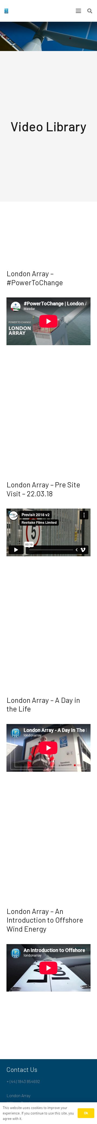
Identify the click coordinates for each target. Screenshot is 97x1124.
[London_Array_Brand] (6, 11)
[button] (78, 11)
